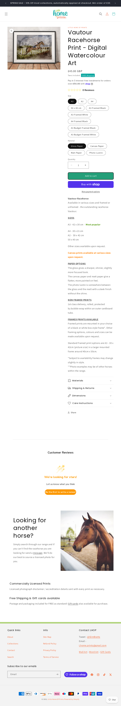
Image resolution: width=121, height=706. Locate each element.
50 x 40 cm (76, 108)
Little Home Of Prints (56, 699)
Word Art (93, 651)
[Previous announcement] (6, 3)
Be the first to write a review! (60, 492)
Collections (12, 643)
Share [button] (73, 412)
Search (10, 657)
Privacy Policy (49, 650)
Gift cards (73, 603)
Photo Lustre (96, 152)
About (10, 637)
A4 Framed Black (79, 121)
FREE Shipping (88, 75)
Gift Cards (105, 651)
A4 (92, 101)
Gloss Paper (77, 146)
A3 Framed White (79, 114)
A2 (82, 101)
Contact (11, 650)
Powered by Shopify (71, 699)
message (37, 552)
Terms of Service (51, 657)
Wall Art (83, 651)
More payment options (91, 191)
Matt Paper (76, 152)
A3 (72, 101)
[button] (6, 14)
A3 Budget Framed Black (83, 128)
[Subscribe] (57, 674)
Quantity (71, 159)
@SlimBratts (93, 636)
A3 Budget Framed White (83, 134)
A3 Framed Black (97, 108)
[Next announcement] (115, 3)
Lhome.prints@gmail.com (92, 645)
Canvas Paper (97, 146)
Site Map (47, 637)
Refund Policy (49, 643)
